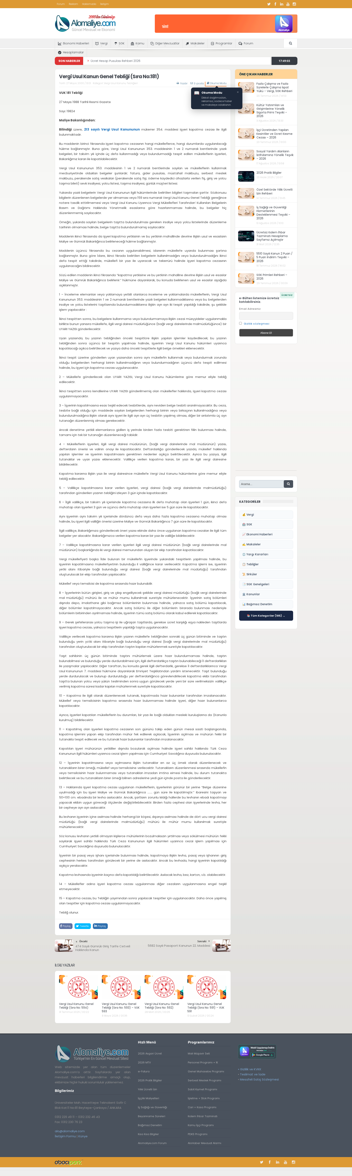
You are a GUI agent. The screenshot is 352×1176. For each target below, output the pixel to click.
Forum (61, 4)
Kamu (140, 43)
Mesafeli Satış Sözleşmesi (259, 1079)
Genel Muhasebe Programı (206, 1071)
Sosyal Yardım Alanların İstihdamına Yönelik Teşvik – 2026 (275, 155)
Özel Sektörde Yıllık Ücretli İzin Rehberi (274, 191)
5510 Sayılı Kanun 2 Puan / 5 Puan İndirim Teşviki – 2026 (274, 257)
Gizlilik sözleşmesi (257, 324)
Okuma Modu (218, 83)
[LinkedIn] (282, 4)
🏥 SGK (247, 524)
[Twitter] (269, 4)
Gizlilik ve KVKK (250, 1069)
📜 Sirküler (249, 574)
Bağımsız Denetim (150, 1125)
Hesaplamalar (73, 52)
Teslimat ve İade (252, 1074)
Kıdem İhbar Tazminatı (202, 1116)
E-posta (199, 83)
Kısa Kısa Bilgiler (148, 1134)
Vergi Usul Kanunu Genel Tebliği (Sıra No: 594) (76, 1006)
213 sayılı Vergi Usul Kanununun (112, 129)
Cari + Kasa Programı (202, 1107)
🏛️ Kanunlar (251, 594)
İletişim (104, 4)
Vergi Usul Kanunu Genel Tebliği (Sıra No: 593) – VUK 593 (121, 1007)
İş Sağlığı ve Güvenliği (152, 1107)
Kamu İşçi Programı (201, 1125)
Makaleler (198, 43)
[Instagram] (294, 4)
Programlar (224, 43)
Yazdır (183, 83)
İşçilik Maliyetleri (148, 1098)
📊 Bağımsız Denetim (257, 604)
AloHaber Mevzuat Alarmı (204, 1143)
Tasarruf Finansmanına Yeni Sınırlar (116, 61)
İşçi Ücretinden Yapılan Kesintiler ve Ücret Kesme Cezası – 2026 (274, 133)
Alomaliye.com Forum (152, 1143)
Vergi (104, 43)
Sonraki (201, 941)
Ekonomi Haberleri (76, 43)
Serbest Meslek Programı (204, 1080)
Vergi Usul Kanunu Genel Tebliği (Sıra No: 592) (162, 1006)
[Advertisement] (266, 409)
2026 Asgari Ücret (150, 1053)
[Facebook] (275, 4)
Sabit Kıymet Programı (202, 1089)
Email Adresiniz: (250, 309)
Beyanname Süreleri (151, 1116)
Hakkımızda (89, 4)
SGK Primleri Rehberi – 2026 (271, 277)
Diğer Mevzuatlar (167, 43)
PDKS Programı (197, 1134)
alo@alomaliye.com (70, 1131)
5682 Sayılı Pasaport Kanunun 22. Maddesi (179, 945)
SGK (121, 43)
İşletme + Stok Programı (204, 1098)
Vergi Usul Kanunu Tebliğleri (121, 83)
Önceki (83, 941)
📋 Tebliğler (250, 564)
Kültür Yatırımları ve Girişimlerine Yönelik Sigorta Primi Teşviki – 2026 (271, 110)
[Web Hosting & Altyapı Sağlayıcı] (69, 1162)
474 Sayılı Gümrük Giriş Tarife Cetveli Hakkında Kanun (102, 948)
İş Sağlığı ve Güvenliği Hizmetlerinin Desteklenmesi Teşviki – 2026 (273, 213)
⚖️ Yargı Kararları (255, 554)
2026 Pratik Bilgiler (269, 173)
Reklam (73, 4)
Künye (83, 1136)
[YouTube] (288, 4)
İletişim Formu (65, 1136)
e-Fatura (144, 1071)
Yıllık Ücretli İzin (147, 1089)
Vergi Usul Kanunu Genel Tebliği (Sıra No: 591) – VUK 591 (205, 1007)
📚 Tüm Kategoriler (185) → (266, 616)
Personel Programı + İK (203, 1062)
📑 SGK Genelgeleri (255, 584)
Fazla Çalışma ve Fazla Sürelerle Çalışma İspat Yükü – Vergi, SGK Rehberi (274, 87)
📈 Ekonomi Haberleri (257, 534)
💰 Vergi (248, 515)
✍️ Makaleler (251, 544)
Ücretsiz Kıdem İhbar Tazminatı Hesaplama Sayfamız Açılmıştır (272, 236)
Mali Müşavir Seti (199, 1053)
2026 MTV (144, 1062)
